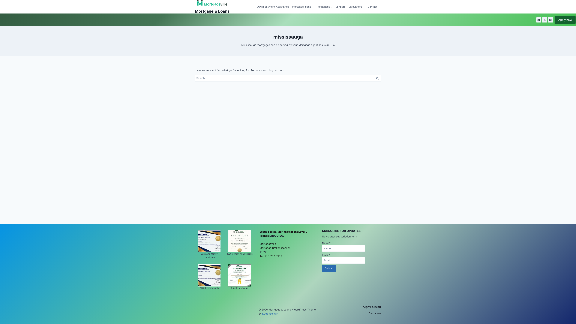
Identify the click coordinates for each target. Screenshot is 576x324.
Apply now (565, 20)
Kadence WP (270, 313)
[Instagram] (550, 19)
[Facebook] (538, 19)
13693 (263, 252)
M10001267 (276, 235)
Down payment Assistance (273, 6)
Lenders (340, 6)
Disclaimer (375, 313)
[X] (544, 19)
